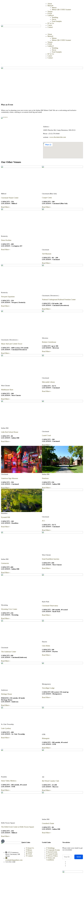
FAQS (49, 13)
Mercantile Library (48, 382)
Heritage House (6, 694)
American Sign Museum (9, 478)
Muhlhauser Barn (7, 390)
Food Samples (57, 21)
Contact (50, 27)
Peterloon (45, 478)
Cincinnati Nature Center (9, 198)
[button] (63, 31)
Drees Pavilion (6, 240)
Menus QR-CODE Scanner (61, 9)
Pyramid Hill (5, 517)
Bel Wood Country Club (50, 781)
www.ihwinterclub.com (58, 137)
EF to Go (50, 23)
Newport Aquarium (8, 297)
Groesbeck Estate (48, 823)
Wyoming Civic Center (9, 609)
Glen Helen (46, 646)
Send (79, 857)
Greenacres (5, 563)
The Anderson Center (8, 652)
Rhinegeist (45, 738)
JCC (43, 521)
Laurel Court (46, 435)
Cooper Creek (47, 198)
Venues (49, 11)
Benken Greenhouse (49, 342)
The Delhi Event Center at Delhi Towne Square (17, 827)
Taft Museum (46, 254)
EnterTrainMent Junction (50, 559)
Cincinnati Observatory (50, 606)
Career (49, 25)
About (49, 4)
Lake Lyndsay (6, 728)
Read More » (5, 207)
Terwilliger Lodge (48, 688)
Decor (54, 19)
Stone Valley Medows (8, 781)
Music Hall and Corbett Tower (11, 344)
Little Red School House (9, 432)
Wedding (55, 17)
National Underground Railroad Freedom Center (59, 299)
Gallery (50, 15)
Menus (49, 6)
